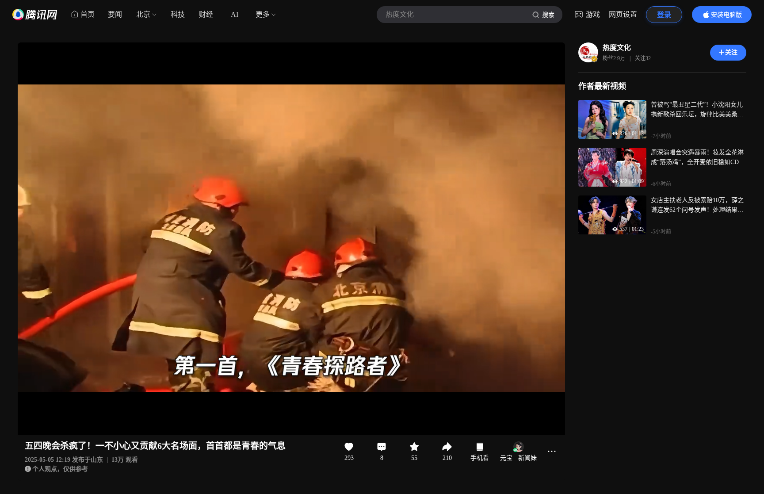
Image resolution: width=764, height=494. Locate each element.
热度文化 (617, 47)
